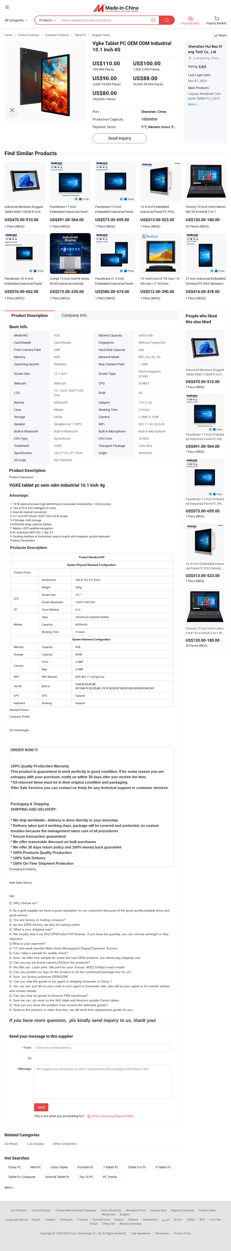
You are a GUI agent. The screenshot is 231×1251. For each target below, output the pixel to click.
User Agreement (140, 1233)
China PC (14, 1167)
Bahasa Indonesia (130, 1223)
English (36, 1219)
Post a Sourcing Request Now (110, 1116)
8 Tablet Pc (163, 1167)
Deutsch (133, 1219)
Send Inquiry (119, 138)
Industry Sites (158, 1210)
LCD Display (35, 1144)
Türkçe (93, 1223)
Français (82, 1219)
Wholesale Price (135, 1210)
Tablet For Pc (137, 1167)
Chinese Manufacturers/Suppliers (75, 1210)
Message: (24, 1069)
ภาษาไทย (215, 1219)
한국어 (178, 1219)
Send (41, 1107)
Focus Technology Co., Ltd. (86, 1233)
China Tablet (59, 1167)
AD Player (11, 1144)
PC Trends (110, 1177)
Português (66, 1219)
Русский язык (101, 1219)
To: (30, 1058)
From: (27, 1047)
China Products (41, 1210)
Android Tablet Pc (57, 1177)
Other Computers (65, 1144)
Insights (124, 1214)
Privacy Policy (182, 1233)
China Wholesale (111, 1210)
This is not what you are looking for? (59, 1116)
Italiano (119, 1219)
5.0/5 (202, 66)
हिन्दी (202, 1219)
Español (50, 1219)
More (191, 104)
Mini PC (35, 1167)
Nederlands (150, 1219)
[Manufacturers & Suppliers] (115, 7)
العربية (165, 1219)
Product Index (207, 1210)
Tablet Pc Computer (22, 1177)
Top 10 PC (86, 1177)
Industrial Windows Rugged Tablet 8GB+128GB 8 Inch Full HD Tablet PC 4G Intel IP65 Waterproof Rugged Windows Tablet (205, 372)
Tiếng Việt (108, 1223)
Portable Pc (85, 1167)
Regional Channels (182, 1210)
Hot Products (19, 1210)
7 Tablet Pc (110, 1167)
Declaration (162, 1233)
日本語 (191, 1219)
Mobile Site (108, 1214)
